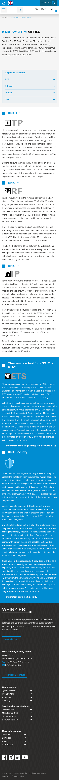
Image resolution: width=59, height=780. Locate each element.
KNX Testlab (7, 745)
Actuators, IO (8, 697)
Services (6, 735)
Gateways (6, 701)
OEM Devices (8, 710)
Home (5, 17)
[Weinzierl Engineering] (46, 9)
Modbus (8, 93)
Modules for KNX (10, 713)
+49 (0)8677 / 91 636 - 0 (15, 662)
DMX (7, 100)
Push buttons (8, 694)
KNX (7, 79)
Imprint (5, 776)
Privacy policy (18, 776)
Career (5, 741)
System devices (9, 691)
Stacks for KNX (9, 716)
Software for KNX (10, 720)
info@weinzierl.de (13, 665)
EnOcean (9, 86)
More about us (11, 639)
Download (6, 738)
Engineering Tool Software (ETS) (31, 446)
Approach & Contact (15, 675)
